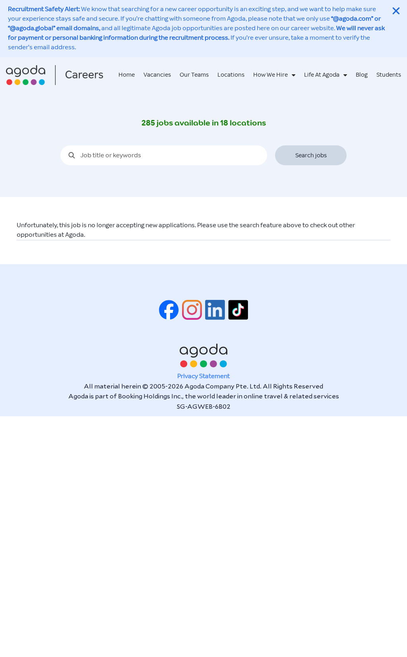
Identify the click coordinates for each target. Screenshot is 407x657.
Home (126, 74)
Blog (362, 74)
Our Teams (194, 74)
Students (388, 74)
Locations (230, 74)
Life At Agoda (321, 74)
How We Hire (270, 74)
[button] (396, 11)
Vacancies (157, 74)
